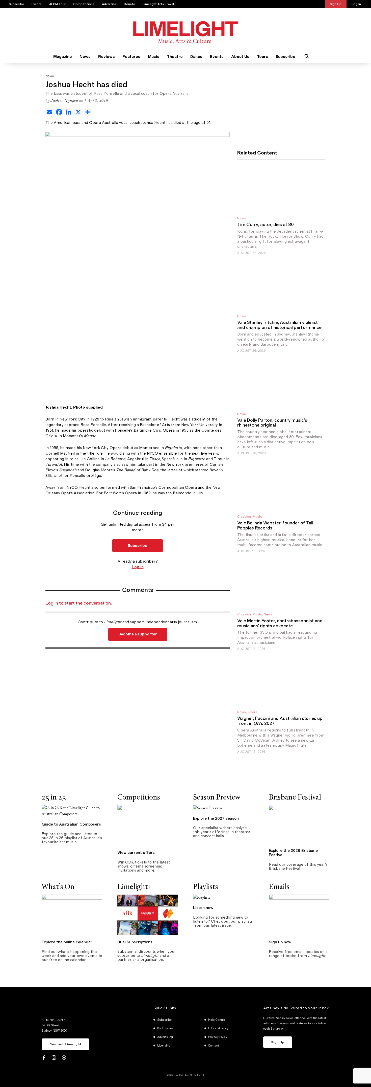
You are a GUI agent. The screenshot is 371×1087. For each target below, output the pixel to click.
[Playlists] (201, 897)
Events (37, 4)
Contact (213, 1045)
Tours (262, 57)
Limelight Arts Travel (158, 4)
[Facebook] (60, 112)
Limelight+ (134, 886)
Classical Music (249, 516)
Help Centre (216, 1019)
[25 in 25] (72, 810)
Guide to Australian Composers (71, 824)
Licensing (164, 1045)
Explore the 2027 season (216, 818)
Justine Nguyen (64, 101)
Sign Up (336, 4)
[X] (79, 112)
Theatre (175, 57)
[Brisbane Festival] (299, 824)
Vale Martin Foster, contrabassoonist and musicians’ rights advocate (280, 623)
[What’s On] (72, 914)
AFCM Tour (57, 4)
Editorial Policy (218, 1028)
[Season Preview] (207, 808)
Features (131, 57)
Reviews (106, 57)
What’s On (58, 886)
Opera (252, 712)
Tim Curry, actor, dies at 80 (265, 225)
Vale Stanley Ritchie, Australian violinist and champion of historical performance (279, 325)
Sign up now (280, 942)
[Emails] (299, 914)
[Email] (50, 112)
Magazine (62, 57)
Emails (279, 886)
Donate (129, 4)
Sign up (277, 1042)
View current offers (136, 853)
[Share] (88, 112)
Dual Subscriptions (134, 942)
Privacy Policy (217, 1036)
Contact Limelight (65, 1044)
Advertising (165, 1036)
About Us (240, 57)
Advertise (109, 4)
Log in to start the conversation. (78, 603)
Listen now (203, 908)
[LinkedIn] (69, 112)
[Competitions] (147, 825)
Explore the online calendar (67, 942)
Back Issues (165, 1028)
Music (153, 57)
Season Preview (217, 797)
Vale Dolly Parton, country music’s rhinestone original (272, 423)
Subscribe (16, 4)
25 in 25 (54, 797)
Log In (356, 4)
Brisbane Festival (295, 797)
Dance (196, 57)
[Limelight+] (147, 914)
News (85, 57)
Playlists (205, 886)
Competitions (83, 4)
